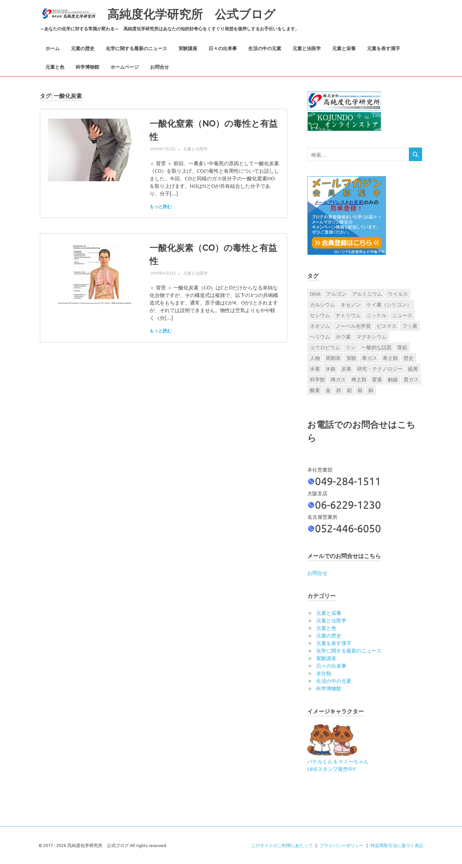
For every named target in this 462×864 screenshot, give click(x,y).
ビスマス (387, 326)
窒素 (377, 379)
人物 (315, 358)
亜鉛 (402, 347)
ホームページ (125, 67)
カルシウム (322, 304)
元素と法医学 (307, 48)
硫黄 (413, 368)
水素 (315, 368)
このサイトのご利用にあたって (282, 845)
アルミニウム (367, 293)
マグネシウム (371, 336)
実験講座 (188, 48)
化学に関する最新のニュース (136, 48)
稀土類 (358, 379)
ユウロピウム (325, 347)
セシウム (320, 315)
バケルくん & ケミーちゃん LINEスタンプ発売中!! (338, 765)
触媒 (393, 379)
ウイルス (398, 293)
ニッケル (376, 315)
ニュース (402, 315)
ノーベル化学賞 (353, 326)
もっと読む (161, 206)
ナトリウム (348, 315)
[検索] (415, 154)
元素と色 (55, 67)
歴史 (409, 358)
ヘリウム (320, 336)
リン (351, 347)
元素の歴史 (83, 48)
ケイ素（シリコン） (389, 304)
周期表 (333, 358)
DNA (315, 293)
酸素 (315, 390)
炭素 (346, 368)
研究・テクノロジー (379, 368)
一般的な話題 (376, 347)
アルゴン (336, 293)
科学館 (317, 379)
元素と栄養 (344, 48)
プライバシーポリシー (342, 845)
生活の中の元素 (264, 48)
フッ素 (409, 326)
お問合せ (159, 67)
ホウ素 (343, 336)
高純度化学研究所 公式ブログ (191, 14)
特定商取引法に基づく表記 (397, 845)
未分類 (323, 673)
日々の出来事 (223, 48)
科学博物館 (87, 67)
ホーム (53, 48)
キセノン (351, 304)
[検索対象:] (358, 154)
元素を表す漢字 (383, 48)
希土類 (390, 358)
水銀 (331, 368)
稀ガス (338, 379)
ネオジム (320, 326)
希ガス (369, 358)
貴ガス (411, 379)
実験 (351, 358)
